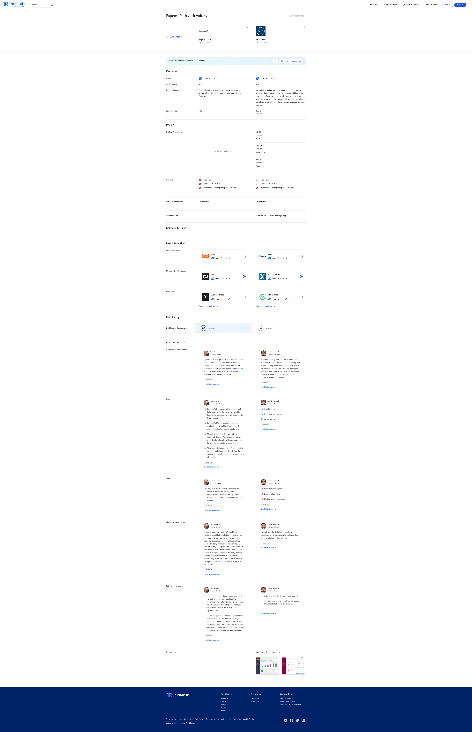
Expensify (239, 369)
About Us (224, 699)
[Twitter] (297, 720)
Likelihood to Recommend (176, 328)
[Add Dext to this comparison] (244, 256)
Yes (275, 61)
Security (182, 719)
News (223, 707)
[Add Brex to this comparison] (244, 276)
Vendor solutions (390, 5)
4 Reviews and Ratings (206, 43)
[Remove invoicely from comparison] (305, 27)
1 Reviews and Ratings (263, 43)
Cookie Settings (249, 719)
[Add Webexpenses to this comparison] (244, 296)
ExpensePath (206, 39)
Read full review (210, 384)
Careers (224, 704)
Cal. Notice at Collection (231, 719)
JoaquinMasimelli (273, 352)
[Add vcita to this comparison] (301, 256)
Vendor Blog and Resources (291, 704)
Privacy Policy (193, 719)
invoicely (261, 39)
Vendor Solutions (287, 699)
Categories (373, 5)
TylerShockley (215, 352)
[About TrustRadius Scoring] (200, 78)
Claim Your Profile (287, 701)
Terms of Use (171, 719)
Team (223, 701)
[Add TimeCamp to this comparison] (301, 296)
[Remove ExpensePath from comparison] (248, 27)
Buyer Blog (255, 701)
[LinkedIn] (303, 720)
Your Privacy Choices (210, 719)
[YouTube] (286, 720)
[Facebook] (292, 720)
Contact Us (225, 710)
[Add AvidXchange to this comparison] (301, 276)
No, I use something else (291, 61)
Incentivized (208, 379)
